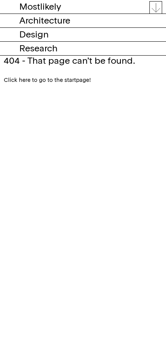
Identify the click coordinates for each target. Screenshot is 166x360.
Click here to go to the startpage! (47, 80)
